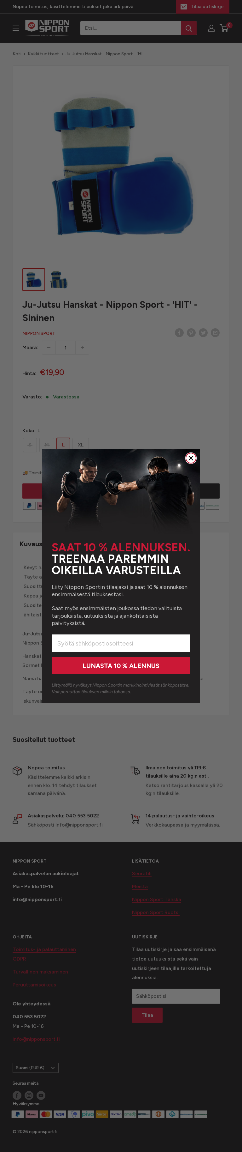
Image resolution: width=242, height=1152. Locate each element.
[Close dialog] (191, 458)
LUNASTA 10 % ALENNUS (121, 666)
